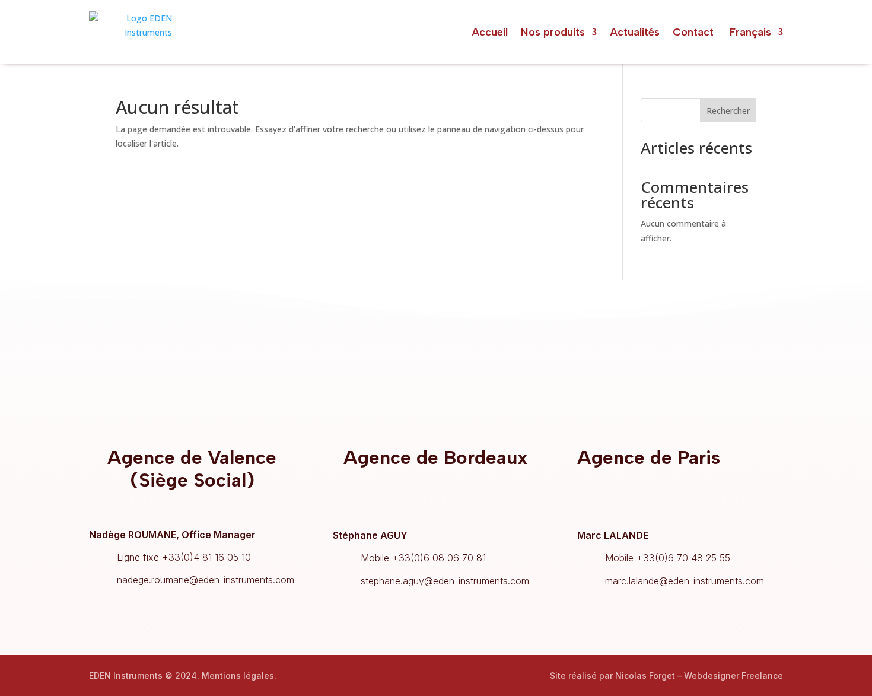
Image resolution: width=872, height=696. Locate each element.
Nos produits (553, 32)
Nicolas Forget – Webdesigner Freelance (699, 675)
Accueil (490, 32)
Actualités (635, 32)
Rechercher (728, 110)
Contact (693, 32)
